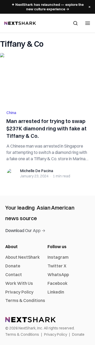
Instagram (58, 257)
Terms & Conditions (25, 300)
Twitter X (57, 265)
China (11, 112)
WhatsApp (58, 274)
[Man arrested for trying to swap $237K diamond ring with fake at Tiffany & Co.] (47, 78)
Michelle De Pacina (36, 170)
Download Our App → (25, 230)
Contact (13, 274)
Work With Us (19, 283)
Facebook (58, 283)
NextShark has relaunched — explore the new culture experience (48, 6)
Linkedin (56, 292)
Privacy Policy (19, 292)
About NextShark (22, 257)
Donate (12, 265)
